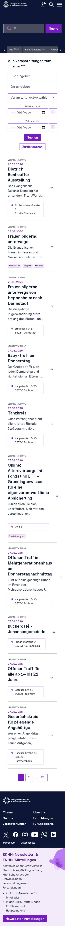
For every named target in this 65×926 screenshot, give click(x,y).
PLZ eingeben (20, 76)
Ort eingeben (20, 87)
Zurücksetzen (32, 147)
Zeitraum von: (32, 106)
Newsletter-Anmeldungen (25, 919)
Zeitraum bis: (32, 121)
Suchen (32, 137)
